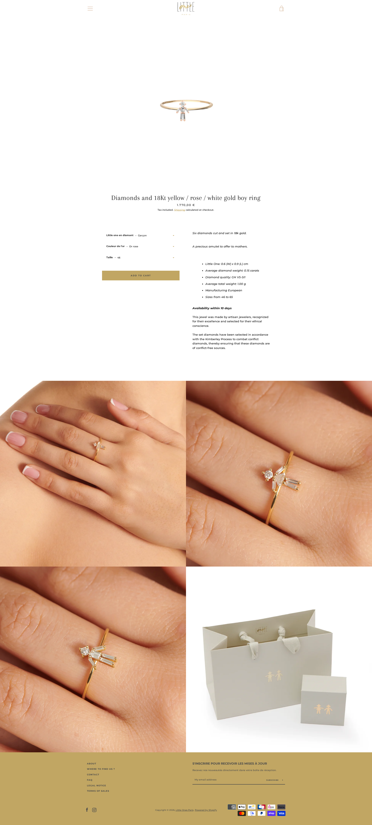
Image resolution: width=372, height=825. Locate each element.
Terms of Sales (98, 791)
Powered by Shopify (206, 810)
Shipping (179, 209)
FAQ (89, 780)
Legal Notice (96, 785)
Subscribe (272, 780)
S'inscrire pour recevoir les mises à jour (229, 763)
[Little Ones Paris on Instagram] (94, 809)
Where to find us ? (101, 769)
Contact (93, 774)
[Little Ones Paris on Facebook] (87, 809)
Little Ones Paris (185, 810)
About (91, 763)
